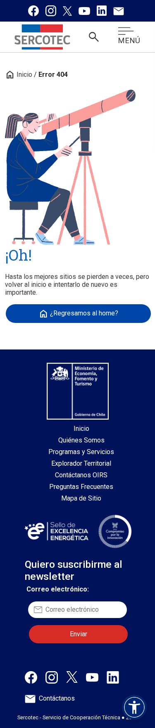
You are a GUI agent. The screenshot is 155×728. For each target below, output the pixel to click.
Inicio (18, 74)
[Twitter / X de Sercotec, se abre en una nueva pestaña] (67, 11)
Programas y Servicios (81, 452)
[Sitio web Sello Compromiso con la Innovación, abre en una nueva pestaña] (115, 531)
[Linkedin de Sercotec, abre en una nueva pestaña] (113, 677)
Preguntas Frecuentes (81, 487)
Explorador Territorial (81, 463)
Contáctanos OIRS (81, 475)
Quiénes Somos (81, 440)
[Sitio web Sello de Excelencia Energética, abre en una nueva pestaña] (56, 531)
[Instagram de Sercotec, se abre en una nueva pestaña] (50, 10)
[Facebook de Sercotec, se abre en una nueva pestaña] (33, 10)
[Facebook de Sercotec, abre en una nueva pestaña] (31, 677)
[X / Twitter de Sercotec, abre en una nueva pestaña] (72, 676)
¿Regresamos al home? (78, 314)
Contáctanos (57, 698)
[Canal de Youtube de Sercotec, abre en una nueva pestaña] (92, 677)
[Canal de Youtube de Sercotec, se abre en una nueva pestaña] (84, 11)
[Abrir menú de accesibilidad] (134, 707)
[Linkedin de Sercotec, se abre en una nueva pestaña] (102, 10)
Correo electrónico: (57, 589)
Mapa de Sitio (81, 498)
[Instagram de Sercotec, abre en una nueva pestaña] (51, 677)
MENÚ (129, 40)
